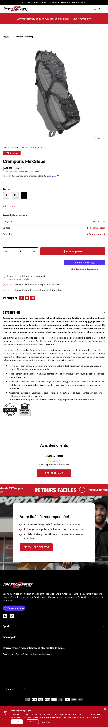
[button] (99, 8)
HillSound (14, 147)
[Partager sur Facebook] (27, 298)
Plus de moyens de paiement (85, 269)
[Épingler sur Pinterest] (32, 298)
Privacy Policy (94, 717)
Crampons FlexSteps (24, 36)
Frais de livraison (10, 171)
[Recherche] (95, 8)
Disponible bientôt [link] (36, 547)
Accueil (6, 36)
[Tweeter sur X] (21, 298)
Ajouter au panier (73, 251)
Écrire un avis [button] (54, 473)
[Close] (105, 709)
